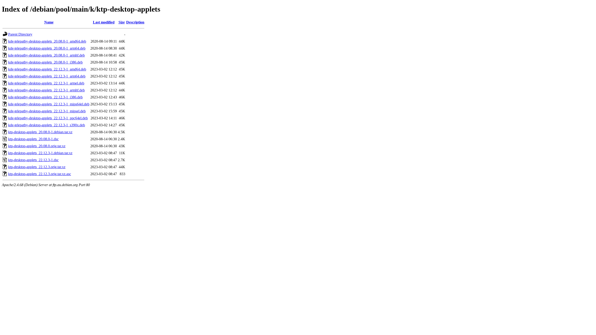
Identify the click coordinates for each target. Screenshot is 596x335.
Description (135, 22)
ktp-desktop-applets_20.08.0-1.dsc (33, 139)
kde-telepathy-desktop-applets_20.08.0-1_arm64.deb (46, 48)
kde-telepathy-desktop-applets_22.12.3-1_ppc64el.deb (48, 118)
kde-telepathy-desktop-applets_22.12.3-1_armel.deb (46, 83)
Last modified (104, 22)
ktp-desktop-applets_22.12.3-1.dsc (33, 160)
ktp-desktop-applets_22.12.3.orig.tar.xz (36, 167)
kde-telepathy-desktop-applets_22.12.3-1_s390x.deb (46, 125)
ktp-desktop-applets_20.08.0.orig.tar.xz (36, 146)
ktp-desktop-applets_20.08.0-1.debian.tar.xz (40, 132)
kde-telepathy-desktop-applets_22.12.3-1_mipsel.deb (47, 111)
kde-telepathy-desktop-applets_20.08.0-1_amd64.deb (47, 41)
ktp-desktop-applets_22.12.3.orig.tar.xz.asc (39, 174)
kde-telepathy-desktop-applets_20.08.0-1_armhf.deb (46, 55)
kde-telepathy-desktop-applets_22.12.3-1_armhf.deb (46, 90)
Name (49, 22)
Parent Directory (20, 34)
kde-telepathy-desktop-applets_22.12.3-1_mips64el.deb (48, 104)
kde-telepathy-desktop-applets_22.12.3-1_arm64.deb (46, 76)
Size (122, 22)
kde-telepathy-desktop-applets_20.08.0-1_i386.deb (45, 62)
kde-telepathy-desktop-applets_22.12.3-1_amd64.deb (47, 69)
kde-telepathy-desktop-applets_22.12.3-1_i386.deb (45, 97)
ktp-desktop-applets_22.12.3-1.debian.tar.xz (40, 153)
